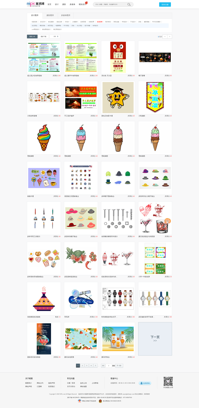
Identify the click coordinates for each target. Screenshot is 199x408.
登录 (73, 383)
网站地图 (83, 386)
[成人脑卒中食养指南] (81, 57)
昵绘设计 (82, 4)
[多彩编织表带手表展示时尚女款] (155, 298)
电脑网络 (58, 25)
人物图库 (75, 22)
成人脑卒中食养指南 (71, 76)
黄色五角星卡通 (107, 116)
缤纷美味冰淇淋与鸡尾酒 (109, 277)
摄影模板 (146, 22)
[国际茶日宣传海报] (44, 339)
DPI (55, 36)
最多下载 (43, 36)
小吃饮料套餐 (32, 116)
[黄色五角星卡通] (118, 97)
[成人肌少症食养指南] (44, 57)
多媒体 (72, 4)
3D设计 (67, 22)
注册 (68, 383)
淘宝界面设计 (57, 29)
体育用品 (50, 25)
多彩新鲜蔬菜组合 (70, 277)
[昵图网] (35, 4)
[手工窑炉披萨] (81, 97)
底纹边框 (59, 22)
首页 (49, 4)
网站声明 (28, 386)
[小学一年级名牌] (155, 258)
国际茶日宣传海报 (33, 357)
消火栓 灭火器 (106, 76)
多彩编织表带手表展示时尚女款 (147, 317)
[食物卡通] (44, 178)
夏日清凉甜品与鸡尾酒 (147, 236)
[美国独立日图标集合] (81, 178)
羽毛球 (66, 317)
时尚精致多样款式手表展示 (109, 317)
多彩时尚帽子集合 (70, 236)
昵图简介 (28, 383)
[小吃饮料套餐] (44, 97)
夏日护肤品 (105, 357)
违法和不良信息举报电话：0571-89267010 (119, 397)
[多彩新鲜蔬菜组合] (81, 258)
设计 (57, 4)
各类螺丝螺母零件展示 (109, 236)
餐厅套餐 (142, 76)
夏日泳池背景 (69, 357)
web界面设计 (36, 29)
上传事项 (95, 383)
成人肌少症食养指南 (34, 76)
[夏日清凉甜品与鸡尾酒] (155, 218)
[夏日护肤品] (118, 339)
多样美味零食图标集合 (35, 277)
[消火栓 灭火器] (118, 57)
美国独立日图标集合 (71, 196)
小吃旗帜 (142, 116)
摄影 (64, 4)
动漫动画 (34, 22)
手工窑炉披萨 (69, 116)
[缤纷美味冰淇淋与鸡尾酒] (118, 258)
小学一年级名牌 (144, 277)
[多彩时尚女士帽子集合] (155, 178)
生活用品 (34, 25)
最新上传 (32, 36)
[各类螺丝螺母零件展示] (118, 218)
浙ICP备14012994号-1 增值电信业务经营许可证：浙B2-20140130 (87, 397)
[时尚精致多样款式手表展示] (118, 298)
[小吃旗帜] (155, 97)
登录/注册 (165, 5)
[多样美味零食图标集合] (44, 258)
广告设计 (133, 22)
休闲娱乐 (95, 25)
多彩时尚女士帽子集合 (147, 196)
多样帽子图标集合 (107, 196)
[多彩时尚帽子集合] (81, 218)
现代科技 (108, 22)
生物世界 (91, 22)
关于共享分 (71, 386)
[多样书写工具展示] (44, 218)
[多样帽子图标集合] (118, 178)
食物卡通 (30, 196)
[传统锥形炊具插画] (44, 298)
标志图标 (51, 22)
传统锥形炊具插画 (33, 317)
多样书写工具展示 (33, 236)
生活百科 (99, 22)
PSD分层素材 (156, 22)
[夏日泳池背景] (81, 339)
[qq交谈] (145, 383)
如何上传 (83, 383)
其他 (139, 22)
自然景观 (83, 22)
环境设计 (124, 22)
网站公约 (40, 383)
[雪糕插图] (44, 138)
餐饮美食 (42, 25)
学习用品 (66, 25)
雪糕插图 (30, 156)
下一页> (119, 365)
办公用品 (79, 25)
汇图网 (39, 386)
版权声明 (51, 383)
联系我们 (51, 386)
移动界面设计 (46, 29)
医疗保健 (87, 25)
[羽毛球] (81, 298)
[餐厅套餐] (155, 57)
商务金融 (116, 22)
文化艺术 (42, 22)
